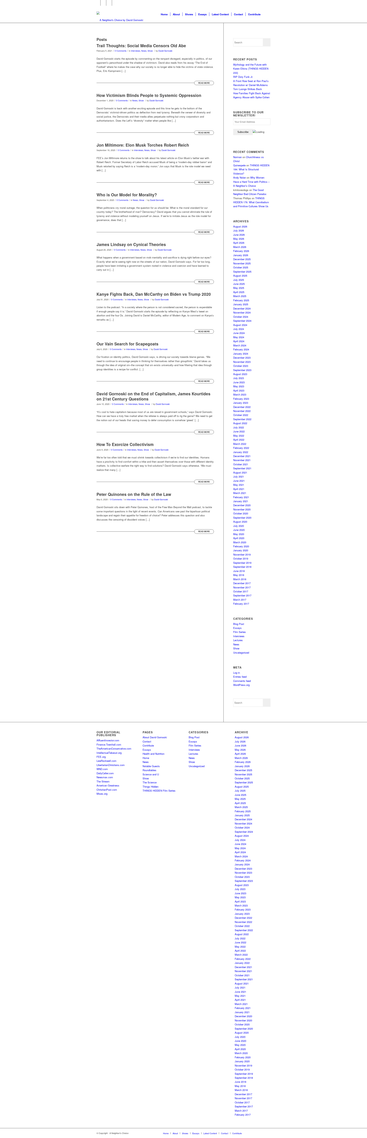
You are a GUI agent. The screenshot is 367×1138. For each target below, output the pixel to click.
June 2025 (239, 284)
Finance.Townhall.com (109, 744)
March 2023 (239, 394)
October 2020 (240, 513)
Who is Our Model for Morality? (127, 194)
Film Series (239, 632)
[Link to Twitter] (103, 3)
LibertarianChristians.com (111, 765)
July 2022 (238, 427)
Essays (237, 628)
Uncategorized (241, 652)
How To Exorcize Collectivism (125, 444)
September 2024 (242, 320)
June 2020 (239, 530)
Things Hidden (150, 786)
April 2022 (238, 439)
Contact (147, 741)
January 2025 (240, 304)
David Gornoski (165, 50)
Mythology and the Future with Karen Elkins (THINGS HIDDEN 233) (250, 69)
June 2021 (239, 480)
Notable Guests (151, 766)
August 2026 (240, 226)
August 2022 (240, 423)
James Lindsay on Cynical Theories (131, 244)
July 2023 (238, 378)
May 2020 (238, 534)
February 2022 (241, 448)
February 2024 (241, 349)
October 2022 (240, 415)
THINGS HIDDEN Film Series (159, 790)
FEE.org (101, 757)
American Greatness (108, 785)
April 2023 (238, 390)
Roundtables (149, 770)
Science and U (151, 774)
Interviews (135, 50)
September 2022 (242, 419)
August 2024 (240, 325)
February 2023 (241, 398)
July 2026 (238, 230)
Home (146, 758)
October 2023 (240, 366)
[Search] (266, 14)
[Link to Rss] (115, 3)
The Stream (103, 781)
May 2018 (238, 575)
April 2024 (238, 341)
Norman (237, 157)
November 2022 (242, 411)
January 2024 (240, 353)
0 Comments (120, 50)
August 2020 (240, 521)
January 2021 (240, 501)
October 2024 (240, 316)
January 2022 (240, 452)
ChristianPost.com (107, 789)
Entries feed (240, 676)
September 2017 (242, 595)
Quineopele (239, 165)
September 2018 (242, 567)
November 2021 (242, 460)
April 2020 (238, 538)
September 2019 (242, 563)
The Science (150, 782)
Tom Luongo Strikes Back (247, 89)
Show (150, 50)
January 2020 (240, 550)
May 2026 (238, 238)
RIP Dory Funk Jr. (243, 77)
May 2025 (238, 288)
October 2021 (240, 464)
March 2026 (239, 247)
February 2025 (241, 300)
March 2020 (239, 542)
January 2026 (240, 255)
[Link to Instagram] (109, 3)
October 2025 (240, 267)
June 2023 (239, 382)
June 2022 (239, 431)
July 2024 (238, 329)
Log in (236, 672)
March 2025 (239, 296)
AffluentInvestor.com (108, 740)
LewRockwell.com (106, 761)
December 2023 (242, 357)
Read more (204, 83)
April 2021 (238, 489)
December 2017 (242, 583)
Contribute (148, 745)
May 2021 (238, 485)
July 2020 (238, 526)
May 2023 (238, 386)
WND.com (102, 769)
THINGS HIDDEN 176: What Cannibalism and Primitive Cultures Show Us (251, 202)
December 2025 (242, 259)
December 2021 (242, 456)
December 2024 (242, 308)
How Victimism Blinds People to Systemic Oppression (149, 95)
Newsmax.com (105, 777)
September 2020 (242, 517)
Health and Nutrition (153, 753)
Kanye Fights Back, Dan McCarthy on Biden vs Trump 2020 (154, 294)
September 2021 (242, 468)
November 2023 (242, 362)
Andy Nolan (239, 177)
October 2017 (240, 591)
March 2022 (239, 444)
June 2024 (239, 333)
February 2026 (241, 251)
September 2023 (242, 370)
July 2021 (238, 476)
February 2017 (241, 603)
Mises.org (102, 793)
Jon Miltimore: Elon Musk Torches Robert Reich (143, 145)
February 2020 (241, 546)
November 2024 (242, 312)
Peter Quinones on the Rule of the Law (134, 494)
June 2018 (239, 571)
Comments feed (242, 681)
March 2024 (239, 345)
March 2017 (239, 599)
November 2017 (242, 587)
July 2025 (238, 280)
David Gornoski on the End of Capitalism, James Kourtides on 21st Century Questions (153, 396)
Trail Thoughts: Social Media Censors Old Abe (141, 45)
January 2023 (240, 403)
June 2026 (239, 234)
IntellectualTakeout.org (109, 753)
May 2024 (238, 337)
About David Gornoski (155, 737)
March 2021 (239, 493)
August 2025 (240, 275)
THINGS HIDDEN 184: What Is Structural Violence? (251, 169)
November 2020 (242, 509)
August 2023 (240, 374)
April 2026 (238, 242)
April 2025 (238, 292)
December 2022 (242, 407)
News (143, 50)
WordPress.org (241, 685)
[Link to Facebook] (97, 3)
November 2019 (242, 554)
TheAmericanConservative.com (114, 748)
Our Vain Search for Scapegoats (127, 344)
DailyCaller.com (105, 773)
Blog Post (238, 624)
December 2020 (242, 505)
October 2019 (240, 558)
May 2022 (238, 435)
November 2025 (242, 263)
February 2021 (241, 497)
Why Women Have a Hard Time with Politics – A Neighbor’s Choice (251, 182)
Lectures (238, 640)
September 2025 (242, 271)
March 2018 (239, 579)
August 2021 (240, 472)
